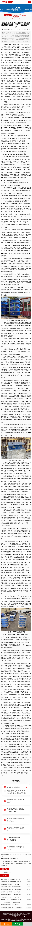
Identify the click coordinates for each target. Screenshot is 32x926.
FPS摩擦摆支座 (16, 920)
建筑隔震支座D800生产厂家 (8, 854)
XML (23, 916)
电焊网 (15, 919)
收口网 (10, 919)
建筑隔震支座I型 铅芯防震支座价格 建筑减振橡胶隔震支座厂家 (14, 892)
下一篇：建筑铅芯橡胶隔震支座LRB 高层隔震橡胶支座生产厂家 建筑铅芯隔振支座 (16, 864)
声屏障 (18, 919)
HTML (19, 916)
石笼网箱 (7, 919)
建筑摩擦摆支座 (27, 919)
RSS (26, 916)
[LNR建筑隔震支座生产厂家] (7, 2)
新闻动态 (9, 9)
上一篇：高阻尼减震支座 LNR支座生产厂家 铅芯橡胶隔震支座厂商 (15, 861)
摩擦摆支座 (22, 919)
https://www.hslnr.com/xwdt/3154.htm (10, 858)
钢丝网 (13, 919)
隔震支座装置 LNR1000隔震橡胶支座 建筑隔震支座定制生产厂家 (15, 879)
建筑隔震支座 (21, 920)
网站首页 (3, 9)
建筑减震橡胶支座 (18, 854)
